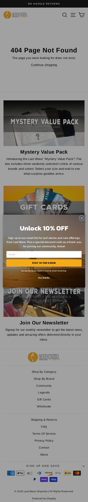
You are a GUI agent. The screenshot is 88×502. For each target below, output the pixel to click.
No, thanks (44, 277)
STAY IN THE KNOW (44, 263)
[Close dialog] (81, 218)
